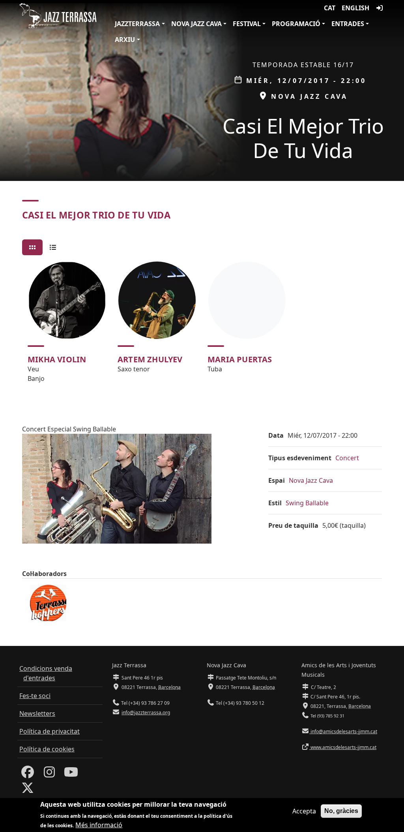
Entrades (347, 23)
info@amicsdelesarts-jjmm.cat (343, 731)
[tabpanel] (202, 325)
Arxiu (125, 39)
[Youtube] (71, 774)
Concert (347, 458)
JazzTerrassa (137, 23)
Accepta (304, 811)
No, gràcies (341, 811)
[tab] (32, 247)
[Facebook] (28, 774)
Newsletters (37, 713)
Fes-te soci (34, 695)
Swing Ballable (307, 503)
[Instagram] (49, 774)
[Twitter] (28, 790)
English (355, 8)
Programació (296, 23)
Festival (247, 23)
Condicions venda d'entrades (45, 673)
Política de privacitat (49, 731)
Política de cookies (47, 749)
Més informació (98, 825)
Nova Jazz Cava (196, 23)
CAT (329, 8)
